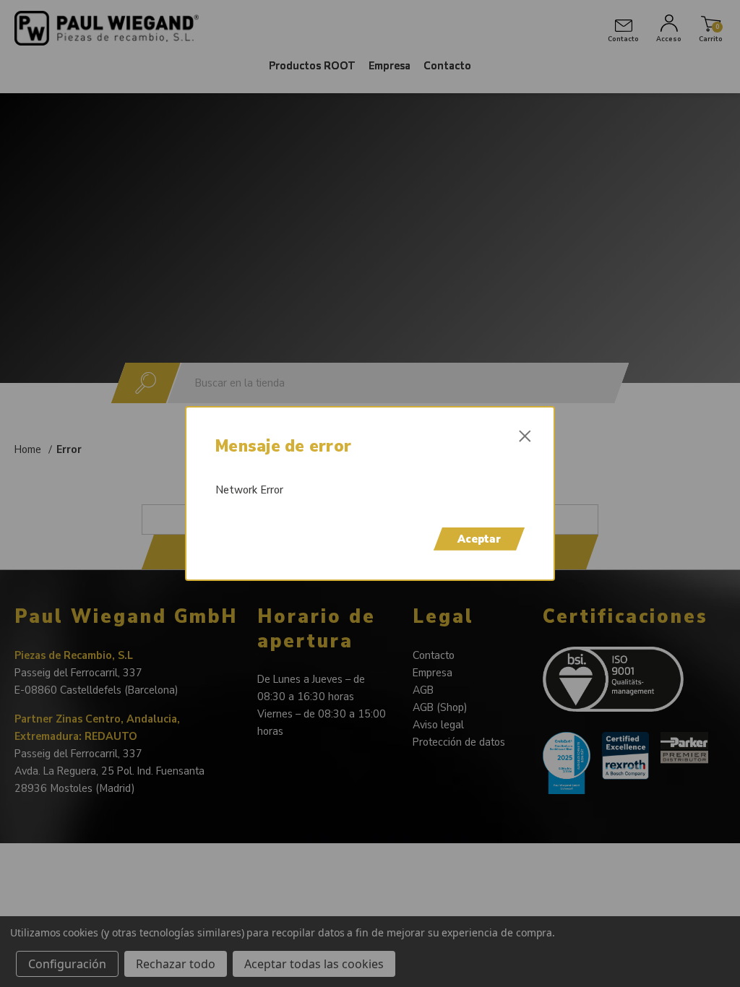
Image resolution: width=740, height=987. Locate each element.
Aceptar (479, 539)
